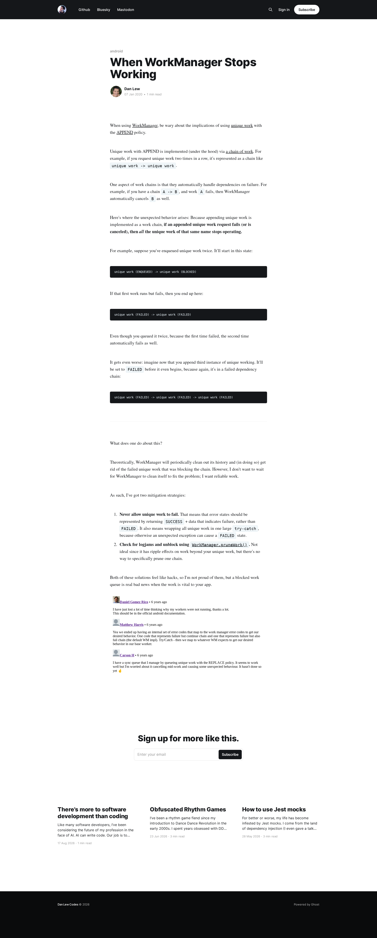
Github (84, 9)
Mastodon (125, 9)
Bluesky (103, 9)
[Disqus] (188, 649)
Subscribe (306, 9)
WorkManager (145, 125)
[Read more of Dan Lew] (116, 91)
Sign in (284, 9)
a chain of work (239, 151)
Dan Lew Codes (68, 904)
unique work (242, 125)
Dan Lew (132, 89)
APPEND (125, 132)
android (116, 51)
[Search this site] (270, 9)
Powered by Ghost (306, 904)
